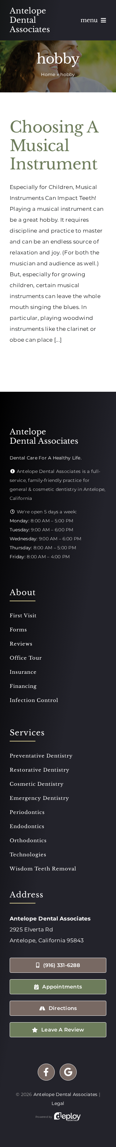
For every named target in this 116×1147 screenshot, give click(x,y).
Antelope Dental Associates (66, 1094)
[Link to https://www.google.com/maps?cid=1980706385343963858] (68, 1072)
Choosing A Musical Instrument (54, 145)
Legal (58, 1103)
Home (48, 74)
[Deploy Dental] (67, 1116)
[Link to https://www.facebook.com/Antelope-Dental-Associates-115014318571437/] (46, 1072)
